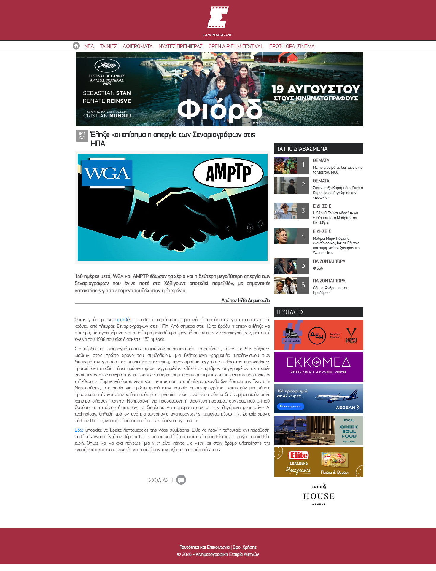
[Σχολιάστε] (167, 483)
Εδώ (79, 430)
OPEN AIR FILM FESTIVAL (236, 46)
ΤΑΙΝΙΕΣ (108, 46)
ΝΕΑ (89, 46)
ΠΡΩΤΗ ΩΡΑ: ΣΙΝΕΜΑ (292, 46)
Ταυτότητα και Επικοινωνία (205, 547)
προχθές (123, 319)
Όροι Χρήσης (245, 547)
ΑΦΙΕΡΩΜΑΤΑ (138, 46)
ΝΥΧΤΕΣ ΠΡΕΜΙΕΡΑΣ (181, 46)
